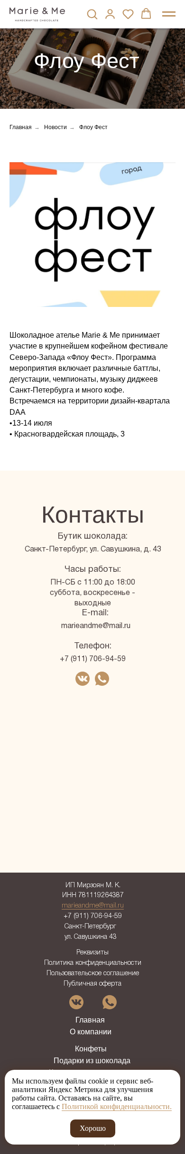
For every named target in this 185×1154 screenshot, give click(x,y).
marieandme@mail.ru (95, 626)
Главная (20, 127)
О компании (90, 1032)
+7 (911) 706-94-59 (93, 659)
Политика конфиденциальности (92, 963)
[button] (92, 13)
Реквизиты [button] (92, 953)
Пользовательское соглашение (92, 973)
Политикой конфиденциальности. (117, 1106)
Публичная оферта (92, 984)
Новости (55, 127)
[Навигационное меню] (169, 14)
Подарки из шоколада (92, 1061)
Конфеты (91, 1049)
